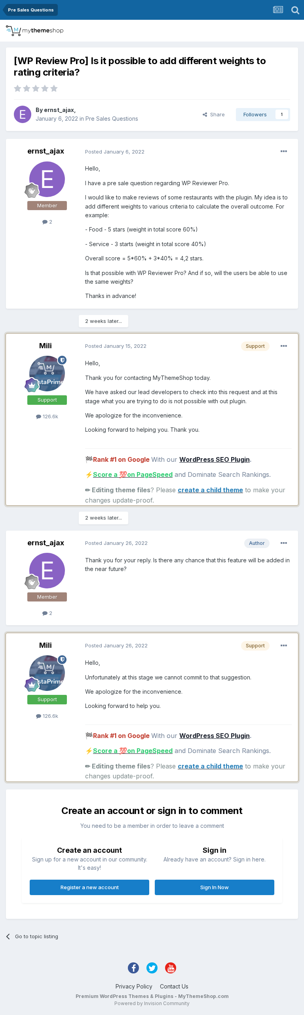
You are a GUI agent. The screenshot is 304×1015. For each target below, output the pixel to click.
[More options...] (284, 151)
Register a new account (90, 887)
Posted (114, 151)
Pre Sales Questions (112, 118)
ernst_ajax (59, 109)
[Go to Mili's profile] (47, 373)
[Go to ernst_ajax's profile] (22, 114)
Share (216, 114)
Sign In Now (214, 887)
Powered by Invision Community (152, 1003)
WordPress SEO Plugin (214, 459)
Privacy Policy (134, 986)
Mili (45, 345)
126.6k (49, 416)
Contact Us (174, 986)
